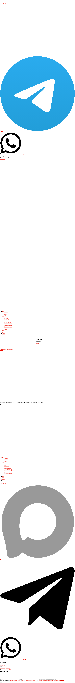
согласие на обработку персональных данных (28, 680)
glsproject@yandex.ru (3, 660)
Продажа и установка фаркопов (8, 321)
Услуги (3, 316)
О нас (3, 311)
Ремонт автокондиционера (8, 327)
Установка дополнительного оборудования (10, 328)
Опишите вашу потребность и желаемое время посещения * (47, 679)
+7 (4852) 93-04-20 (3, 3)
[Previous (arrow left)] (0, 682)
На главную (37, 343)
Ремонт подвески (6, 318)
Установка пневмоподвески (8, 323)
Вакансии (5, 314)
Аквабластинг (6, 326)
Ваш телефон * (21, 679)
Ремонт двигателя (6, 319)
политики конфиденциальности (15, 680)
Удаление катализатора (7, 324)
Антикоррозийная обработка (8, 325)
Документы (5, 315)
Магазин (3, 333)
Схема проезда (2, 159)
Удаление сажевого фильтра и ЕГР (9, 470)
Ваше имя (1, 679)
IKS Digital (10, 669)
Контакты (3, 334)
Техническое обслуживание (8, 317)
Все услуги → (6, 329)
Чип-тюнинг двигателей (7, 322)
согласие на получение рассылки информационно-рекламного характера (49, 680)
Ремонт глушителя (6, 466)
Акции (3, 477)
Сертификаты (6, 459)
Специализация (6, 312)
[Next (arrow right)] (1, 682)
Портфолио (3, 332)
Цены (3, 330)
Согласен (1, 350)
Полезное (5, 313)
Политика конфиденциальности (5, 668)
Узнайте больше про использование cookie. (6, 349)
